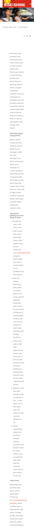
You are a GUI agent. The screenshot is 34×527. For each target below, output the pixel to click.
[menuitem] (24, 4)
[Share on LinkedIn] (27, 36)
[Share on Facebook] (24, 36)
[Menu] (30, 4)
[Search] (24, 4)
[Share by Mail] (30, 36)
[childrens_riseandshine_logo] (14, 4)
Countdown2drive (23, 253)
